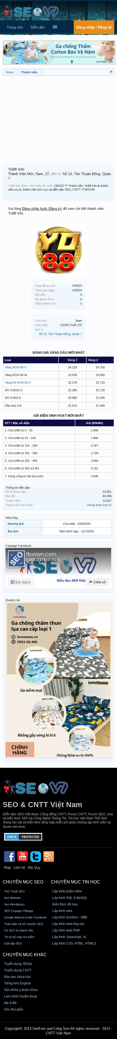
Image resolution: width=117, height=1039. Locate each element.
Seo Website (12, 897)
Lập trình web (62, 911)
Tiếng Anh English (17, 983)
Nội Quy (34, 868)
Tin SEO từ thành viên (18, 930)
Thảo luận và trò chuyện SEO (23, 924)
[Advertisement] (58, 118)
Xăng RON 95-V (15, 367)
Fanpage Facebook (18, 545)
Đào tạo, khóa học (17, 977)
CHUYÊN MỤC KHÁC (25, 954)
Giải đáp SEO (13, 943)
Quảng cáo (12, 600)
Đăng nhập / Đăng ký (94, 27)
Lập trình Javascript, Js (69, 937)
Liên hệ (19, 868)
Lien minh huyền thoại (20, 996)
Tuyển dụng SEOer (18, 964)
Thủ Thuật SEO (14, 891)
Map (7, 868)
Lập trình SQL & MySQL (69, 898)
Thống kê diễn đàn (17, 487)
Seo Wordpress (14, 904)
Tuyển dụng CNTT (17, 970)
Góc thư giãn (13, 1009)
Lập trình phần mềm (67, 891)
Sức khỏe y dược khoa (21, 990)
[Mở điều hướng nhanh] (111, 72)
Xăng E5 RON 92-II (17, 382)
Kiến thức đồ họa (65, 904)
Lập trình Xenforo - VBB (69, 917)
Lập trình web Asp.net (68, 924)
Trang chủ (15, 27)
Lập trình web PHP (66, 930)
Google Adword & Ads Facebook (25, 917)
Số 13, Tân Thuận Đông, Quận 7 (60, 334)
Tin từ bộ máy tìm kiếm (19, 937)
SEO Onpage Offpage (18, 910)
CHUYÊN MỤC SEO (23, 882)
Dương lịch (16, 523)
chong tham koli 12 (99, 505)
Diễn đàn (38, 27)
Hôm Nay (11, 517)
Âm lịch (13, 531)
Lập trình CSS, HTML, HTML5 (74, 943)
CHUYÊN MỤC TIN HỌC (75, 882)
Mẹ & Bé (10, 1003)
